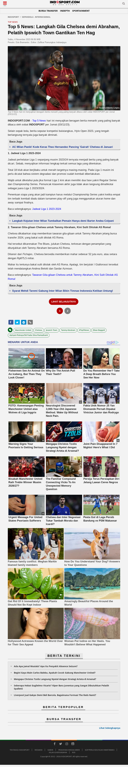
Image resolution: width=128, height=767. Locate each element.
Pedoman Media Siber (69, 750)
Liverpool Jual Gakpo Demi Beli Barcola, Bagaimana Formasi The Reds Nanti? (55, 695)
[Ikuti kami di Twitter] (60, 744)
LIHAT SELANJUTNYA (63, 301)
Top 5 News (39, 120)
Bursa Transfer (48, 10)
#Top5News (84, 330)
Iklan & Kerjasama (58, 752)
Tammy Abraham (68, 330)
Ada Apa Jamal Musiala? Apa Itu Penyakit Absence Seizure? (46, 666)
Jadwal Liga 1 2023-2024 (46, 208)
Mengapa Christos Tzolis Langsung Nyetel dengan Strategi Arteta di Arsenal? (55, 679)
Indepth (65, 10)
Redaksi (38, 750)
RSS (73, 752)
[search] (123, 4)
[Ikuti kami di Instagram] (66, 744)
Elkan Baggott (99, 330)
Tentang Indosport (20, 750)
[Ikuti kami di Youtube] (72, 744)
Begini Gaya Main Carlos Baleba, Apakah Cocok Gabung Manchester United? (55, 672)
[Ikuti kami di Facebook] (54, 744)
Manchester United (23, 330)
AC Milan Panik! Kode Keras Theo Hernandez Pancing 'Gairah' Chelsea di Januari (62, 146)
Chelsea (38, 330)
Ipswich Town (51, 330)
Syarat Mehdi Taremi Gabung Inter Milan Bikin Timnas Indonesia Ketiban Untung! (62, 290)
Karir (50, 750)
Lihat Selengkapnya (109, 727)
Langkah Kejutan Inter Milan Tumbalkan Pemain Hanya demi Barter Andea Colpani (63, 220)
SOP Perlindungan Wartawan (99, 750)
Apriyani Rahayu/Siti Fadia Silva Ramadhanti (29, 335)
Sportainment (81, 10)
